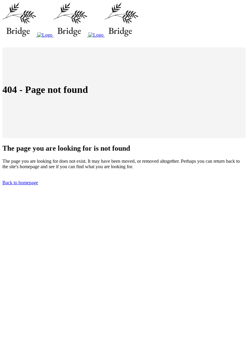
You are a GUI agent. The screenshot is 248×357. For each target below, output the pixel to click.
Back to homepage (20, 182)
